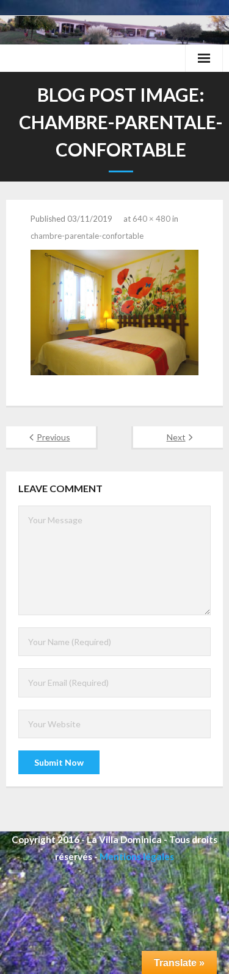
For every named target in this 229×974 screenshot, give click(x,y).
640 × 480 (151, 219)
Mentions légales (137, 856)
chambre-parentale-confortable (87, 236)
